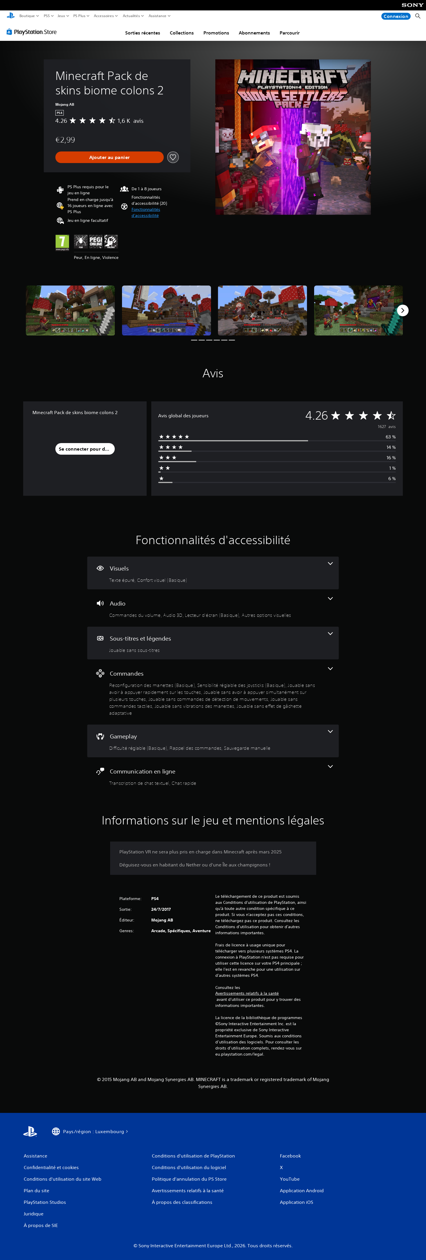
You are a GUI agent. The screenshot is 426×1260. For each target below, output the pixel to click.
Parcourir (290, 33)
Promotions (216, 33)
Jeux (61, 16)
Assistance (158, 16)
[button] (155, 212)
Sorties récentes (142, 33)
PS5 (47, 16)
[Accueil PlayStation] (11, 16)
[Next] (403, 310)
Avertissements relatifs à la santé (247, 993)
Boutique (27, 16)
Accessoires (104, 16)
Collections (182, 33)
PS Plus (79, 16)
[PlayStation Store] (33, 31)
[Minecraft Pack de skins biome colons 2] (70, 311)
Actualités (131, 16)
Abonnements (254, 33)
